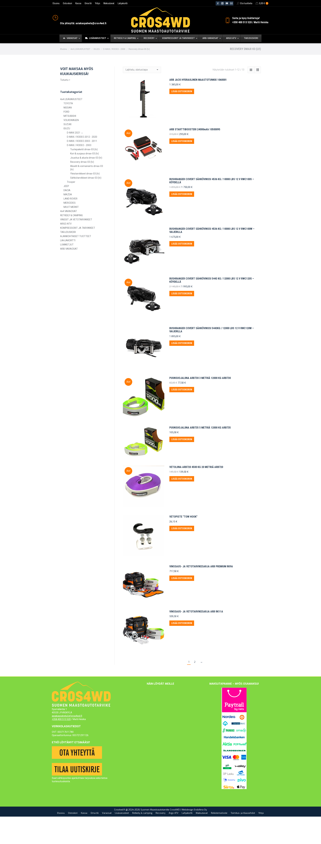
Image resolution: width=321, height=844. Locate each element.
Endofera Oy (200, 809)
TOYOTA (68, 103)
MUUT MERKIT (71, 207)
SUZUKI (67, 124)
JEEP (66, 186)
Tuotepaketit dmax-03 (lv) (84, 149)
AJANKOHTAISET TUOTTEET (75, 236)
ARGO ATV (66, 223)
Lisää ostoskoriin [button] (181, 91)
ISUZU (67, 128)
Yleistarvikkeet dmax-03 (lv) (85, 173)
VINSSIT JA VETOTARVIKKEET (76, 219)
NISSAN (68, 107)
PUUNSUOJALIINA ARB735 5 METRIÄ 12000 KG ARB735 (200, 427)
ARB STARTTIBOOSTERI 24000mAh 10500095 (194, 129)
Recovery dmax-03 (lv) (82, 162)
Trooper (71, 182)
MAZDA (68, 194)
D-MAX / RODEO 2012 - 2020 (82, 136)
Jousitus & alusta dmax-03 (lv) (86, 157)
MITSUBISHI (70, 116)
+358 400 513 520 (61, 719)
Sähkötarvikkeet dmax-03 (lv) (85, 177)
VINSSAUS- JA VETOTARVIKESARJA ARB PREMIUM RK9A (201, 566)
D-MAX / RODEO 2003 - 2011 (82, 141)
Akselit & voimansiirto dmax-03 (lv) (86, 168)
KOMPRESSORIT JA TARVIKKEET (77, 228)
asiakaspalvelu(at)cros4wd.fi (67, 716)
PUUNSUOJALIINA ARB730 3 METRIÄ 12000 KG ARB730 (200, 378)
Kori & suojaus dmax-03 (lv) (84, 153)
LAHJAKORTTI (67, 240)
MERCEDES (70, 202)
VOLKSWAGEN (71, 120)
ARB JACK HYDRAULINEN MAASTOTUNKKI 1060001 (198, 79)
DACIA (67, 190)
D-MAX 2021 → (75, 132)
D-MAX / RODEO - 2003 (79, 145)
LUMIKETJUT (67, 244)
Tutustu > (65, 80)
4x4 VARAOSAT (68, 211)
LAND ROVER (70, 198)
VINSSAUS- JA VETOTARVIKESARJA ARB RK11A (196, 611)
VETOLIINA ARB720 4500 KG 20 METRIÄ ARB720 (196, 467)
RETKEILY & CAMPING (71, 215)
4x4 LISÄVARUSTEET (71, 99)
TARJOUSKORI (68, 232)
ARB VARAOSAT (69, 248)
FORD (66, 111)
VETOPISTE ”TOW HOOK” (183, 516)
